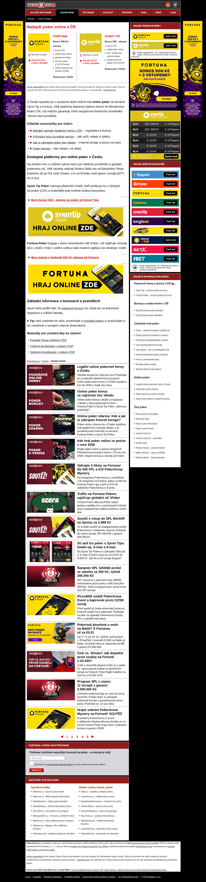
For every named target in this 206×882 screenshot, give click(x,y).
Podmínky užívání (72, 877)
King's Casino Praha (145, 428)
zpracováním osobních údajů (59, 764)
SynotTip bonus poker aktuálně (149, 310)
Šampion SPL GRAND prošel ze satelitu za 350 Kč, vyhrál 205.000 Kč (99, 571)
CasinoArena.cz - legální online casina (98, 796)
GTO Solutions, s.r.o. (152, 877)
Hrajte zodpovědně (35, 87)
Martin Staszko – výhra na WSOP (150, 453)
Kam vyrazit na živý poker (147, 414)
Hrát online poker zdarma (147, 389)
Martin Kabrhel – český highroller (150, 457)
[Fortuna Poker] (154, 107)
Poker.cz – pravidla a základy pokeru (97, 792)
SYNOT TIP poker (44, 19)
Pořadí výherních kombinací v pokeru (152, 335)
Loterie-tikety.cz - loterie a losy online (97, 806)
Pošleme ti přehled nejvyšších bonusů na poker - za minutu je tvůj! (70, 752)
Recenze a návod (39, 55)
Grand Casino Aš (143, 433)
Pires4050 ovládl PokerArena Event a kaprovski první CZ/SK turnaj (100, 600)
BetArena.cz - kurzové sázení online (48, 792)
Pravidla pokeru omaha (146, 364)
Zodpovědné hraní (144, 846)
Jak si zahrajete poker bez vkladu (54, 142)
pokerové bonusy (72, 308)
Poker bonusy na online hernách (150, 394)
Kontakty (37, 877)
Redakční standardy (52, 877)
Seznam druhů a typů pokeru (148, 369)
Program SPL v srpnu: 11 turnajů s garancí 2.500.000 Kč (94, 685)
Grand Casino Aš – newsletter (149, 438)
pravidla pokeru (94, 321)
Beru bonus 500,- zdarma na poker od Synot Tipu (65, 200)
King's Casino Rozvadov (146, 424)
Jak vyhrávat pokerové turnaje (149, 345)
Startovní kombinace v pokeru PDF (52, 352)
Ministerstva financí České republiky (143, 843)
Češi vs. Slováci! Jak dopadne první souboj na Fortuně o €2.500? (100, 657)
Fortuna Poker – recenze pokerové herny (154, 295)
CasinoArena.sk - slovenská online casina (99, 829)
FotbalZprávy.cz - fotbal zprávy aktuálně (50, 801)
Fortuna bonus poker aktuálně (149, 315)
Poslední (92, 736)
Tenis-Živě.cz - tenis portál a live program (51, 811)
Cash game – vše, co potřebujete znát (152, 350)
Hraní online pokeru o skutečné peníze (153, 399)
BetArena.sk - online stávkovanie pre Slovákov (53, 821)
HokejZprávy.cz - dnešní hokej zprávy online (52, 806)
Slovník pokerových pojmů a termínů (152, 354)
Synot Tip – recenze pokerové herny (152, 290)
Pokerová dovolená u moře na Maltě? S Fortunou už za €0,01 (97, 628)
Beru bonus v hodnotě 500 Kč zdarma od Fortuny (65, 257)
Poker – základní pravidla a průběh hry (153, 330)
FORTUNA (60, 36)
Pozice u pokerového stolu (147, 359)
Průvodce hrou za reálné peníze (53, 136)
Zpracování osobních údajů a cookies (99, 877)
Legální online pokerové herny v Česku (153, 384)
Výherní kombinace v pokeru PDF (51, 346)
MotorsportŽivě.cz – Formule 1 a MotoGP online (53, 816)
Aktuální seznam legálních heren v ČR (57, 130)
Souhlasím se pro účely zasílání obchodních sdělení (69, 764)
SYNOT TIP (112, 36)
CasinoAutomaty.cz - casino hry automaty (99, 811)
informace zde (109, 90)
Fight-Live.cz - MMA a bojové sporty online (51, 796)
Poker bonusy (42, 148)
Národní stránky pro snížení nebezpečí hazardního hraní (141, 870)
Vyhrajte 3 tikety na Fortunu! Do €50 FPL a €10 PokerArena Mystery (99, 469)
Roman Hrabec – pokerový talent (150, 448)
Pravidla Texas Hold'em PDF (48, 340)
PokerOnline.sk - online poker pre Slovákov (100, 833)
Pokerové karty (142, 419)
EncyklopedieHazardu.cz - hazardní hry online (101, 801)
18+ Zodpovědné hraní (128, 877)
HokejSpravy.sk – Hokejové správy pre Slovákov (54, 833)
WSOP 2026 (141, 443)
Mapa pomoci (110, 870)
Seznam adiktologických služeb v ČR (87, 870)
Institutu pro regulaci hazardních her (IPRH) (89, 846)
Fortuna (30, 19)
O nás (28, 877)
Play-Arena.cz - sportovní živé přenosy (97, 816)
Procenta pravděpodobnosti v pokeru (152, 340)
